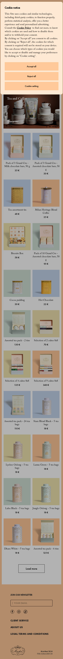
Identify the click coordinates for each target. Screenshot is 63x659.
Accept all (31, 66)
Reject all (31, 76)
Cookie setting (31, 86)
